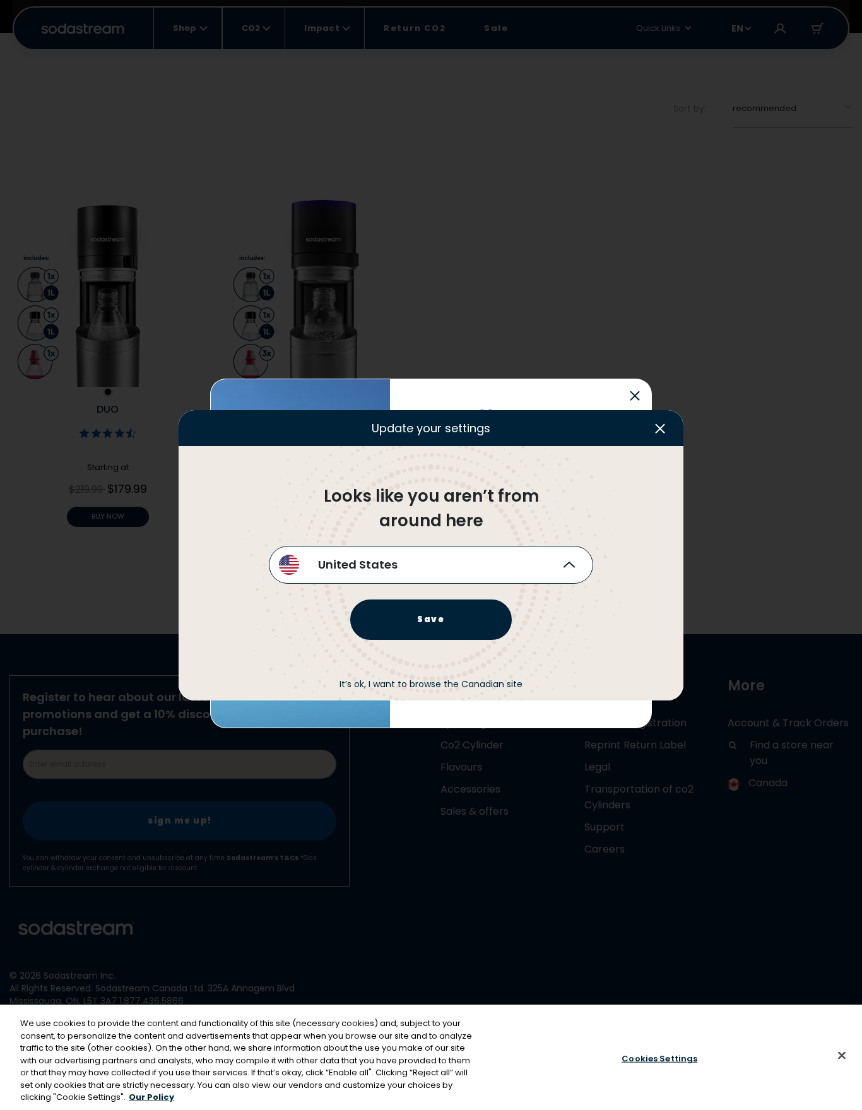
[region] (431, 1057)
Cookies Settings (659, 1058)
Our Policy (151, 1097)
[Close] (842, 1055)
